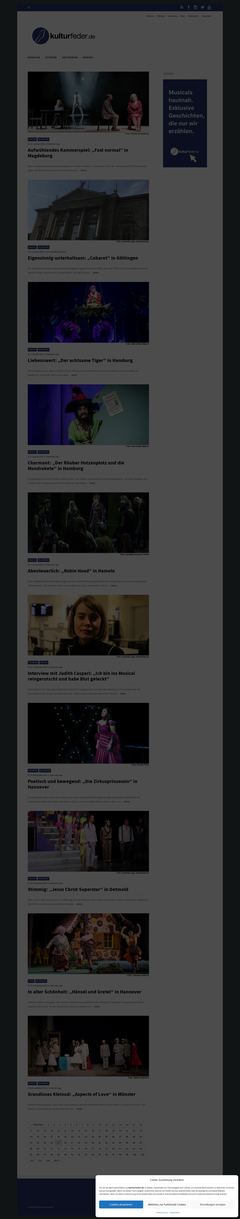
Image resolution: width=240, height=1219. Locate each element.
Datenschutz (162, 1212)
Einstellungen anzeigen (213, 1204)
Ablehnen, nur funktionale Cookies (167, 1204)
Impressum (175, 1212)
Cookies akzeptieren (121, 1204)
